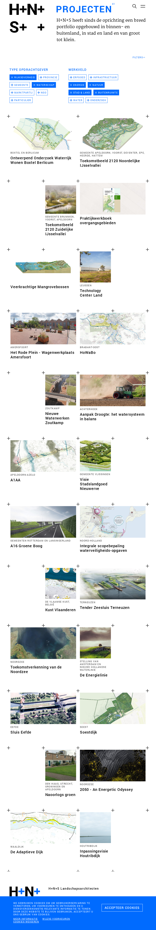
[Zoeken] (134, 6)
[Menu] (142, 6)
